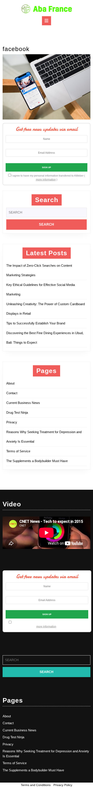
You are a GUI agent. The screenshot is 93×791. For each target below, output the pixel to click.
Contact (11, 393)
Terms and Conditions (36, 785)
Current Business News (23, 403)
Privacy (11, 422)
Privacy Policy (62, 785)
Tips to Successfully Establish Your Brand (37, 323)
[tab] (46, 20)
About (10, 383)
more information (46, 179)
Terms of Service (18, 451)
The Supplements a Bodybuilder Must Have (37, 461)
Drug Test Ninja (17, 412)
